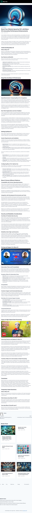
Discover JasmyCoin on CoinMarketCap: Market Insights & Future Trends (6, 437)
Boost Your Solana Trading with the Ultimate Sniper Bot (8, 504)
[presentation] (8, 430)
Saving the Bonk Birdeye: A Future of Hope (6, 501)
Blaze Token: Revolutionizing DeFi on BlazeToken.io (6, 417)
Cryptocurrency (3, 27)
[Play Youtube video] (16, 257)
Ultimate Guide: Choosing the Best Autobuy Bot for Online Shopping (10, 500)
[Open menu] (31, 1)
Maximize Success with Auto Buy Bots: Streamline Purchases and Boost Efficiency (13, 503)
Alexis (5, 413)
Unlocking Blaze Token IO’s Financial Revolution (24, 417)
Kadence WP (25, 510)
